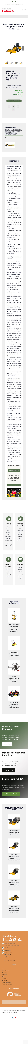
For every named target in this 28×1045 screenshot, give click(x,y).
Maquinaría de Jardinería (14, 133)
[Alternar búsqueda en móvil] (22, 10)
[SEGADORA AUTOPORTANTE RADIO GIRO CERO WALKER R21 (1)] (14, 48)
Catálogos (4, 974)
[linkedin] (12, 1017)
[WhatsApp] (17, 106)
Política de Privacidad (7, 984)
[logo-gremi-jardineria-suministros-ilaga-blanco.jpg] (14, 992)
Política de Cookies (6, 982)
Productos (4, 972)
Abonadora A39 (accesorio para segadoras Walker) (14, 832)
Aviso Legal (4, 980)
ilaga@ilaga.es (20, 4)
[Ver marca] (10, 143)
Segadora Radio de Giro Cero (10, 134)
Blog (3, 976)
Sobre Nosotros (5, 970)
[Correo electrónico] (13, 109)
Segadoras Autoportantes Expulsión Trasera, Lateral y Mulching (13, 131)
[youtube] (15, 1017)
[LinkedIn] (13, 106)
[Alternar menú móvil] (25, 10)
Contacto (4, 978)
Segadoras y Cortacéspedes (10, 132)
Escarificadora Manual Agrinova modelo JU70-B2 (14, 654)
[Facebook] (9, 106)
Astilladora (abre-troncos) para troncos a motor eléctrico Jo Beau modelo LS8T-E (14, 627)
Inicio (3, 969)
